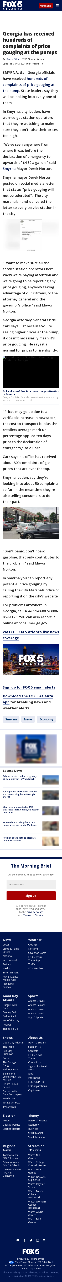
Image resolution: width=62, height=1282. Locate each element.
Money (33, 1115)
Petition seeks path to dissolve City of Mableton (19, 839)
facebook (24, 1240)
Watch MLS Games (34, 1220)
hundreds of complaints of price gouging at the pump (29, 84)
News (28, 719)
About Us (35, 1038)
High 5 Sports (35, 1017)
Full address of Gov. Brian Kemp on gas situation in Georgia (31, 392)
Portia (6, 1058)
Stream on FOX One (36, 1148)
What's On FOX (11, 1102)
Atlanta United (36, 1013)
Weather (35, 940)
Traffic (31, 964)
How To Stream (37, 1042)
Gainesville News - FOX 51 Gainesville (12, 1172)
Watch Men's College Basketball (35, 1194)
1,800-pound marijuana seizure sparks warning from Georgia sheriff (20, 794)
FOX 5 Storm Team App (35, 958)
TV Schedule (9, 1106)
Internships (34, 1077)
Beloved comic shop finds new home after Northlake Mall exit (20, 824)
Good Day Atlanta (10, 998)
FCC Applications (37, 1086)
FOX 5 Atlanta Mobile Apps (10, 978)
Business (33, 1128)
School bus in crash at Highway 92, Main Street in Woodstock (20, 777)
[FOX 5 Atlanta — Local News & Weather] (13, 5)
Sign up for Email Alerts (37, 1068)
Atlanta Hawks (36, 1009)
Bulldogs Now (10, 1069)
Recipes (7, 1024)
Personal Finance (37, 1120)
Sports (33, 996)
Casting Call (9, 1012)
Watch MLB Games (34, 1171)
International (10, 960)
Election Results (11, 1128)
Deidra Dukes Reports (10, 1085)
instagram (37, 1240)
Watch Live (45, 6)
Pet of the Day (11, 1020)
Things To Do (10, 1028)
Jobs (30, 1073)
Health (6, 968)
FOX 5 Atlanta (28, 59)
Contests (33, 1050)
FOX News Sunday (8, 985)
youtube (18, 1240)
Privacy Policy (35, 912)
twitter (31, 1240)
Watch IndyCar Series (36, 1185)
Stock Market (35, 1133)
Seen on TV (34, 1046)
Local (6, 944)
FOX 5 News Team (35, 1056)
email (44, 1240)
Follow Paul (9, 1016)
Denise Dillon (13, 59)
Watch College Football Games (37, 1164)
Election (9, 1115)
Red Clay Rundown (8, 1052)
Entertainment (11, 972)
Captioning (34, 1090)
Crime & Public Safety (11, 950)
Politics (7, 964)
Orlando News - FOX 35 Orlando (11, 1164)
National (7, 956)
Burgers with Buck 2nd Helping (12, 1093)
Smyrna (40, 59)
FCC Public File (36, 1081)
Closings (33, 944)
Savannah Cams (37, 952)
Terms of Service (33, 915)
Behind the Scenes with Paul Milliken (12, 1076)
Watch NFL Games (34, 1156)
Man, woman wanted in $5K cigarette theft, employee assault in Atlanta (21, 809)
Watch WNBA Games (35, 1213)
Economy (46, 719)
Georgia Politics (11, 1124)
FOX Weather (35, 968)
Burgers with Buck (10, 1006)
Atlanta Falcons (36, 1005)
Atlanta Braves (36, 1000)
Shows (8, 1038)
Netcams (33, 948)
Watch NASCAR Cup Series (36, 1178)
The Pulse (8, 1046)
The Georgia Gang (10, 1064)
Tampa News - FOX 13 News (11, 1156)
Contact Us (34, 1062)
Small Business (36, 1137)
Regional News (9, 1148)
